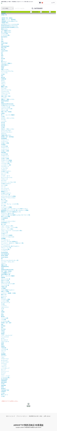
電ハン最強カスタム (6, 32)
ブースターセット (5, 240)
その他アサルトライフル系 (7, 105)
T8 (2, 38)
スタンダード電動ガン (6, 63)
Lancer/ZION (4, 51)
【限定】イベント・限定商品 (8, 19)
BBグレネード (4, 394)
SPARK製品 (4, 138)
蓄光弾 (2, 316)
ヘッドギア (4, 365)
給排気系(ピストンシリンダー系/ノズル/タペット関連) (14, 210)
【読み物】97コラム (6, 11)
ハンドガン (4, 97)
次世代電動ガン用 (5, 274)
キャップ (3, 369)
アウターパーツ (5, 140)
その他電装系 (4, 218)
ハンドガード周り (5, 163)
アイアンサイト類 (5, 194)
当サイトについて (10, 416)
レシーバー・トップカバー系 (8, 182)
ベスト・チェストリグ (6, 335)
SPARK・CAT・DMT (6, 322)
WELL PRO (3, 47)
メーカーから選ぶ (5, 35)
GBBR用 (3, 277)
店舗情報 (3, 13)
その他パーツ (4, 233)
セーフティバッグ (5, 302)
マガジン (3, 263)
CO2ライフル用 (5, 280)
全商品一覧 (4, 15)
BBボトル (3, 298)
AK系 (2, 102)
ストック (3, 187)
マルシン (3, 83)
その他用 (3, 288)
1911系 (3, 124)
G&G (2, 44)
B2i (2, 258)
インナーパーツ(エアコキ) (7, 237)
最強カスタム (4, 29)
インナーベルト (5, 362)
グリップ (3, 174)
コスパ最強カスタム (6, 30)
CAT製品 (3, 144)
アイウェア (4, 363)
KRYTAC (3, 49)
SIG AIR (3, 58)
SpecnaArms (4, 36)
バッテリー (4, 305)
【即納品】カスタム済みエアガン (9, 21)
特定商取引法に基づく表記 (35, 416)
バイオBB (3, 319)
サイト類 (3, 205)
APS (2, 55)
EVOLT (2, 66)
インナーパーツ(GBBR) (6, 235)
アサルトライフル (5, 93)
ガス (2, 313)
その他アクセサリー (6, 171)
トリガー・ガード (5, 176)
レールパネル (4, 168)
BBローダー (4, 294)
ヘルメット (4, 366)
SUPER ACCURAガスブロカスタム (9, 26)
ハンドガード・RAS (6, 165)
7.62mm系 (3, 347)
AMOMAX (3, 385)
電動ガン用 (4, 265)
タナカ (2, 80)
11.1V (2, 308)
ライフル (3, 119)
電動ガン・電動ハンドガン (7, 99)
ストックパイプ (5, 188)
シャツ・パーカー (5, 376)
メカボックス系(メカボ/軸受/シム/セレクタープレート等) (15, 215)
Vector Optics (4, 257)
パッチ (2, 352)
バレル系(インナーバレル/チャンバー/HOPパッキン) (14, 208)
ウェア (2, 374)
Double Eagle (4, 43)
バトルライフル (5, 91)
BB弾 (2, 315)
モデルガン (4, 133)
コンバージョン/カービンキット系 (9, 260)
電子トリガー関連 (5, 216)
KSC (2, 76)
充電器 (2, 312)
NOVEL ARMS (4, 255)
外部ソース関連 (5, 291)
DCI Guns (3, 329)
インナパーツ (4, 141)
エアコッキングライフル (7, 71)
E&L (2, 54)
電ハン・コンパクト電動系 (7, 115)
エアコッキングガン (6, 130)
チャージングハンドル (6, 177)
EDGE (2, 387)
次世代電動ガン (5, 65)
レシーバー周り (5, 172)
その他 (2, 74)
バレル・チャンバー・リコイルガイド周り (11, 230)
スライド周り (4, 201)
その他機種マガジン (6, 273)
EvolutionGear (4, 252)
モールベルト (4, 360)
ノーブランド (4, 251)
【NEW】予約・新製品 (6, 18)
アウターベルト (5, 358)
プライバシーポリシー (22, 416)
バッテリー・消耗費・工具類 (8, 293)
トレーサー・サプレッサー (7, 262)
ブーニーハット (5, 371)
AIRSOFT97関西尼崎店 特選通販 (28, 425)
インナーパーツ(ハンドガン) (8, 221)
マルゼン (3, 82)
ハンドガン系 (4, 349)
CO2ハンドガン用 (5, 282)
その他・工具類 (5, 143)
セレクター (4, 180)
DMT (2, 41)
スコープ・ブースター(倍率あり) (9, 241)
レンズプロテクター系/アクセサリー (10, 246)
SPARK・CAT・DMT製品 (7, 137)
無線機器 (3, 354)
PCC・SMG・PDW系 (6, 271)
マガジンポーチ (5, 341)
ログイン (53, 11)
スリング (3, 373)
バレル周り (4, 202)
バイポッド (4, 169)
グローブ (3, 351)
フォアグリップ (5, 166)
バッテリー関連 (5, 301)
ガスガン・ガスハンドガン (7, 118)
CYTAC (3, 383)
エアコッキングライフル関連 (8, 196)
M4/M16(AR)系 (5, 101)
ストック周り (4, 185)
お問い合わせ (47, 416)
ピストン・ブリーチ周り (7, 229)
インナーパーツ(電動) (6, 207)
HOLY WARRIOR (5, 254)
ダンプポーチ (4, 340)
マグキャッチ (4, 179)
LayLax (3, 330)
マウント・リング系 (6, 247)
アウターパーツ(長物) (6, 160)
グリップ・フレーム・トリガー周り (10, 204)
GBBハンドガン (5, 69)
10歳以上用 (4, 287)
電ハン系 (3, 199)
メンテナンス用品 (5, 299)
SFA (2, 327)
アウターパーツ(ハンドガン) (8, 197)
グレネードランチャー (6, 132)
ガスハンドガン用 (5, 279)
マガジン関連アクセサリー (7, 290)
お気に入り (44, 11)
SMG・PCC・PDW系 (6, 111)
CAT (2, 40)
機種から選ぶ (4, 86)
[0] (40, 2)
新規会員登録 (35, 11)
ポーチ (2, 338)
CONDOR (3, 391)
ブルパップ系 (4, 110)
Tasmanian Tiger (5, 390)
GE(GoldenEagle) (5, 46)
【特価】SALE (4, 22)
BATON (3, 77)
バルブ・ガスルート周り (7, 226)
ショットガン (4, 72)
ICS (2, 60)
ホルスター (4, 355)
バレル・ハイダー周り (6, 162)
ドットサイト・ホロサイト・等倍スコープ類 (12, 243)
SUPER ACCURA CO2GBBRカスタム (10, 27)
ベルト (2, 357)
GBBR (2, 68)
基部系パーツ (4, 191)
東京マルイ (4, 61)
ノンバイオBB (4, 318)
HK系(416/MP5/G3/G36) (7, 104)
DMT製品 (3, 152)
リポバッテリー (5, 307)
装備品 (2, 333)
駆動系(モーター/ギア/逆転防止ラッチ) (11, 211)
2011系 (3, 122)
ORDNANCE (4, 380)
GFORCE (3, 326)
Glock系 (3, 126)
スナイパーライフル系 (6, 108)
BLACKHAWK (4, 379)
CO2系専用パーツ (5, 222)
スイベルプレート (5, 190)
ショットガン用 (5, 285)
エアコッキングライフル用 (7, 283)
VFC (2, 57)
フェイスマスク (5, 337)
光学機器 (3, 238)
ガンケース (4, 296)
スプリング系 (4, 232)
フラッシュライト (5, 244)
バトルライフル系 (5, 107)
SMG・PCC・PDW (5, 96)
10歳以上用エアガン (6, 135)
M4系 (2, 343)
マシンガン (4, 88)
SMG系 (3, 346)
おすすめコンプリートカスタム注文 (10, 24)
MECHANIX (4, 382)
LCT (2, 52)
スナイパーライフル (6, 90)
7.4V (2, 310)
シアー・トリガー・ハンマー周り (9, 227)
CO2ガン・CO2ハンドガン (7, 129)
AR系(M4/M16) (5, 266)
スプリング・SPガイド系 (7, 213)
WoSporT (3, 388)
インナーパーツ (5, 149)
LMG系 (3, 113)
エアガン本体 (4, 33)
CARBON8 (3, 79)
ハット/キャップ (5, 368)
